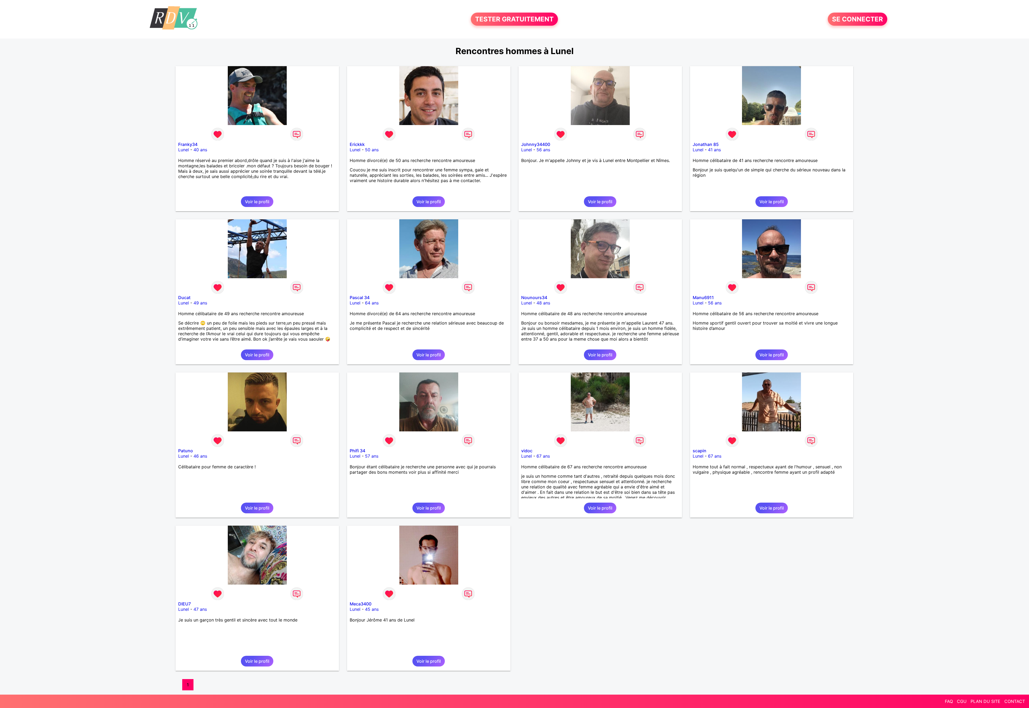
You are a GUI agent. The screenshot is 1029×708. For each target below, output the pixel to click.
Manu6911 (703, 297)
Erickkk (357, 144)
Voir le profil (257, 201)
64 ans (372, 303)
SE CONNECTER (857, 19)
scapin (699, 450)
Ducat (184, 297)
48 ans (543, 303)
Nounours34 (534, 297)
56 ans (543, 149)
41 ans (714, 149)
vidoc (526, 450)
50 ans (372, 149)
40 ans (200, 149)
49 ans (200, 303)
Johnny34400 (535, 144)
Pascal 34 (360, 297)
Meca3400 (360, 604)
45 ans (372, 609)
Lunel (183, 149)
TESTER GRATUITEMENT (514, 19)
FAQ (949, 701)
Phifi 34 (357, 450)
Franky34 (187, 144)
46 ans (200, 456)
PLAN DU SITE (985, 701)
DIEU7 (184, 604)
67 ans (543, 456)
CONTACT (1014, 701)
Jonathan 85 (706, 144)
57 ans (371, 456)
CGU (962, 701)
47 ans (200, 609)
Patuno (185, 450)
